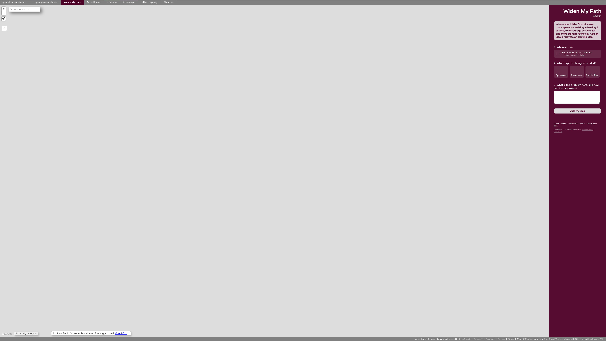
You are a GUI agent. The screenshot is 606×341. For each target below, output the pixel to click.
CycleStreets (465, 339)
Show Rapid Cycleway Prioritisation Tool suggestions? (91, 333)
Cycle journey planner (46, 2)
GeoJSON (558, 132)
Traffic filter (593, 75)
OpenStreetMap (551, 339)
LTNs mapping (149, 2)
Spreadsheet (587, 130)
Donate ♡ (478, 339)
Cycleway (561, 75)
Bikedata (112, 2)
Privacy (501, 339)
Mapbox (529, 339)
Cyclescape (129, 2)
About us (168, 2)
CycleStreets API (595, 339)
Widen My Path (72, 2)
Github (511, 339)
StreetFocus (94, 2)
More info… (121, 333)
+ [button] (4, 8)
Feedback (490, 339)
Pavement (577, 75)
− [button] (4, 13)
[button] (4, 19)
